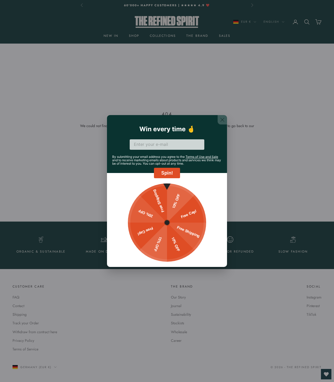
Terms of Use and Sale (202, 157)
